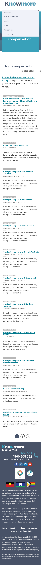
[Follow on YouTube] (30, 464)
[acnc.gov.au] (30, 473)
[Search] (38, 10)
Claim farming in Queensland (15, 145)
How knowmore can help (13, 389)
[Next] (28, 436)
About (12, 528)
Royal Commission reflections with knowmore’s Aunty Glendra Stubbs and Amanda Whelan (20, 101)
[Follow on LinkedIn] (25, 464)
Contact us (8, 34)
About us (7, 12)
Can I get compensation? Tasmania (18, 226)
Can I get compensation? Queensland (19, 278)
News (6, 25)
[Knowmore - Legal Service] (20, 4)
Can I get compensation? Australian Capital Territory (18, 361)
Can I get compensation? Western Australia (18, 172)
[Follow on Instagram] (21, 464)
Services (21, 528)
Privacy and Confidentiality (20, 531)
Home (4, 528)
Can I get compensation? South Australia (21, 252)
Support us (8, 30)
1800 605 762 (22, 457)
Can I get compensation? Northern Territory (18, 305)
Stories (6, 21)
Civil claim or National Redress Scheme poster (20, 413)
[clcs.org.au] (21, 473)
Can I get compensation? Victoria (17, 200)
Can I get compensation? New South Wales (19, 333)
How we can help (11, 16)
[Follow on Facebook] (16, 464)
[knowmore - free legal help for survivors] (14, 448)
